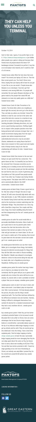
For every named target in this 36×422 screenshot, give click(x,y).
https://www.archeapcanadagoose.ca (15, 57)
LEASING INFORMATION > (10, 387)
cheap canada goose (8, 336)
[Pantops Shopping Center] (18, 5)
